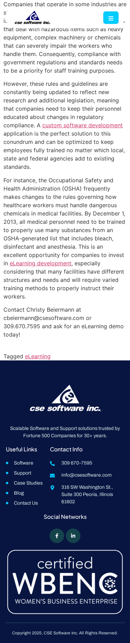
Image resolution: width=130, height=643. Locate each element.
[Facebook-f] (57, 536)
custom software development (82, 125)
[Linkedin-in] (73, 536)
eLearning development (40, 263)
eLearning (38, 356)
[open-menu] (111, 17)
